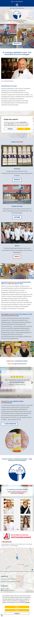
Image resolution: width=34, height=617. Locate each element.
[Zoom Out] (2, 552)
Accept (17, 607)
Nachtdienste (6, 542)
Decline (17, 610)
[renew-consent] (2, 615)
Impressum (3, 581)
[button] (17, 43)
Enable (23, 128)
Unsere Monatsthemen (18, 8)
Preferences (17, 613)
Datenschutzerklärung (11, 581)
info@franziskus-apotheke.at (8, 590)
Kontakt (18, 581)
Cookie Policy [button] (22, 600)
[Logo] (17, 14)
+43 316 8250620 (18, 1)
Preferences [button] (27, 602)
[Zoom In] (2, 549)
